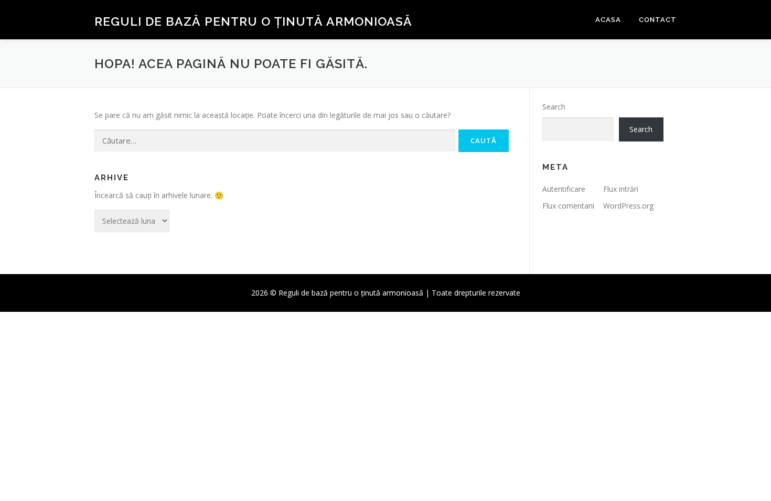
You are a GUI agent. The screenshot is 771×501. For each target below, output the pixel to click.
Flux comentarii (568, 206)
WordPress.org (628, 206)
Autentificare (563, 189)
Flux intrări (620, 189)
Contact (658, 20)
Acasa (608, 20)
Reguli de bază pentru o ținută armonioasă (253, 21)
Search (553, 107)
